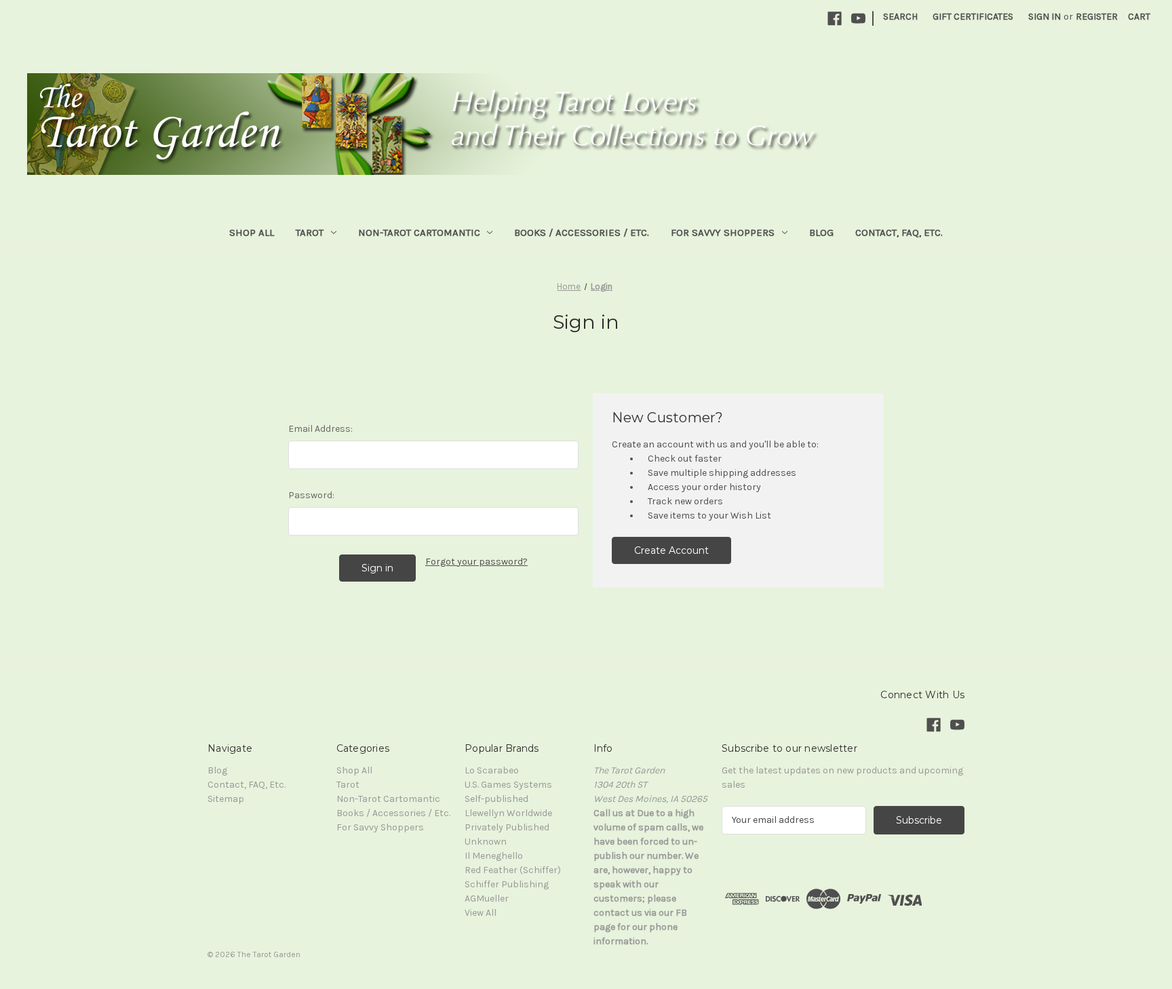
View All (480, 913)
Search (900, 16)
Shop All (251, 232)
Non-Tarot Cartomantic (419, 232)
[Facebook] (834, 19)
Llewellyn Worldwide (508, 813)
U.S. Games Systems (508, 784)
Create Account (671, 550)
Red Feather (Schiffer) (513, 870)
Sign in (1044, 16)
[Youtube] (858, 19)
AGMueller (487, 898)
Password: (311, 495)
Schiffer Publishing (507, 884)
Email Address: (320, 429)
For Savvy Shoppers (723, 232)
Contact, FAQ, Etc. (899, 232)
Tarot (310, 232)
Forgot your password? (476, 561)
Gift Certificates (973, 16)
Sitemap (226, 799)
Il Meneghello (494, 856)
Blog (821, 232)
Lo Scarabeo (492, 770)
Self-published (496, 799)
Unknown (486, 841)
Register (1097, 16)
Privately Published (507, 827)
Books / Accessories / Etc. (581, 232)
